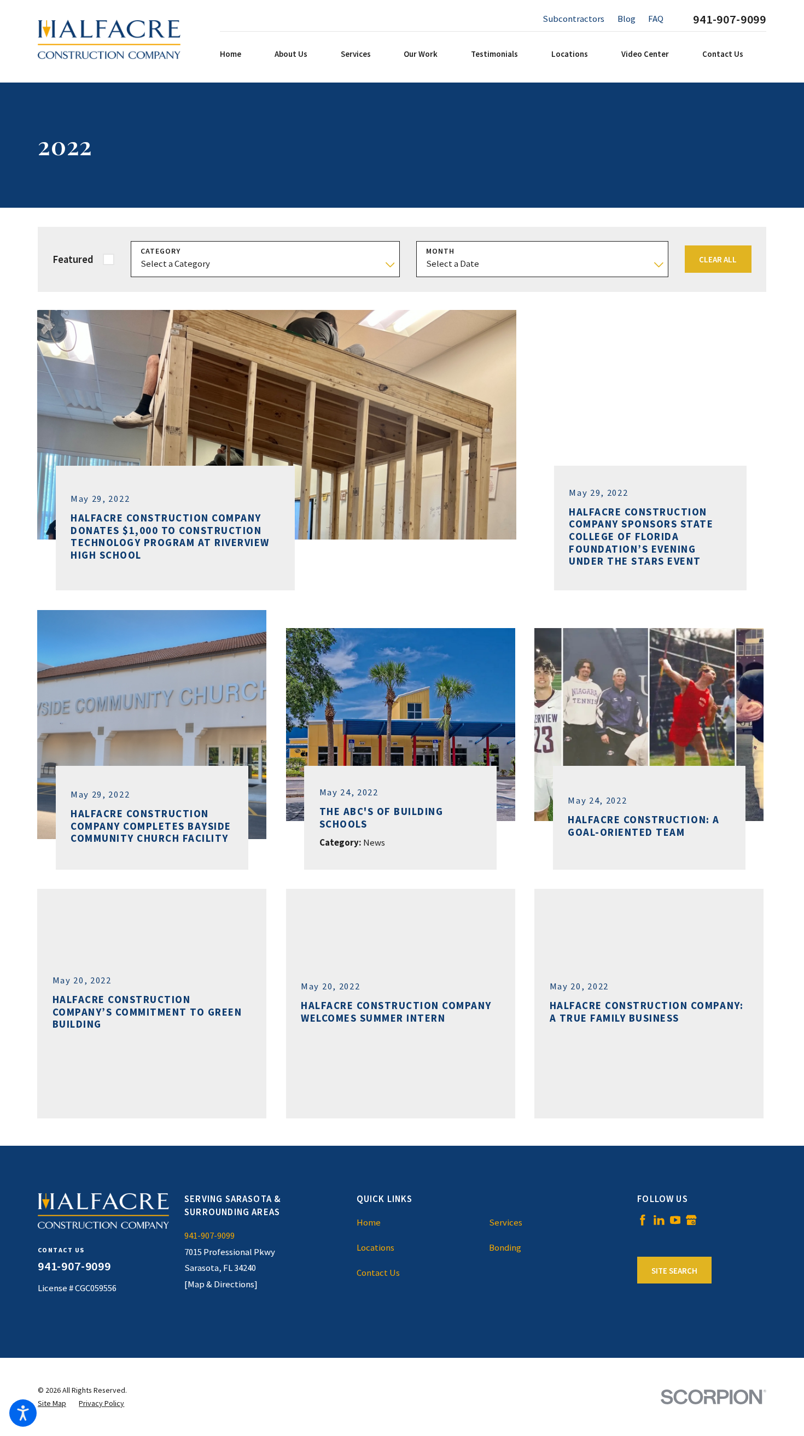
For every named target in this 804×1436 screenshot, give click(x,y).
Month (440, 251)
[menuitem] (245, 54)
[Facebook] (642, 1220)
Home (369, 1222)
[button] (23, 1413)
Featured (73, 259)
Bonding (505, 1247)
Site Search (674, 1270)
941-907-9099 (729, 19)
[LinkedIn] (659, 1220)
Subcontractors (573, 19)
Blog (626, 19)
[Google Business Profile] (691, 1220)
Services (505, 1222)
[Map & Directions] (221, 1284)
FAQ (655, 19)
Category (160, 251)
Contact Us (378, 1273)
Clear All (718, 259)
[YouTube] (675, 1220)
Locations (375, 1247)
